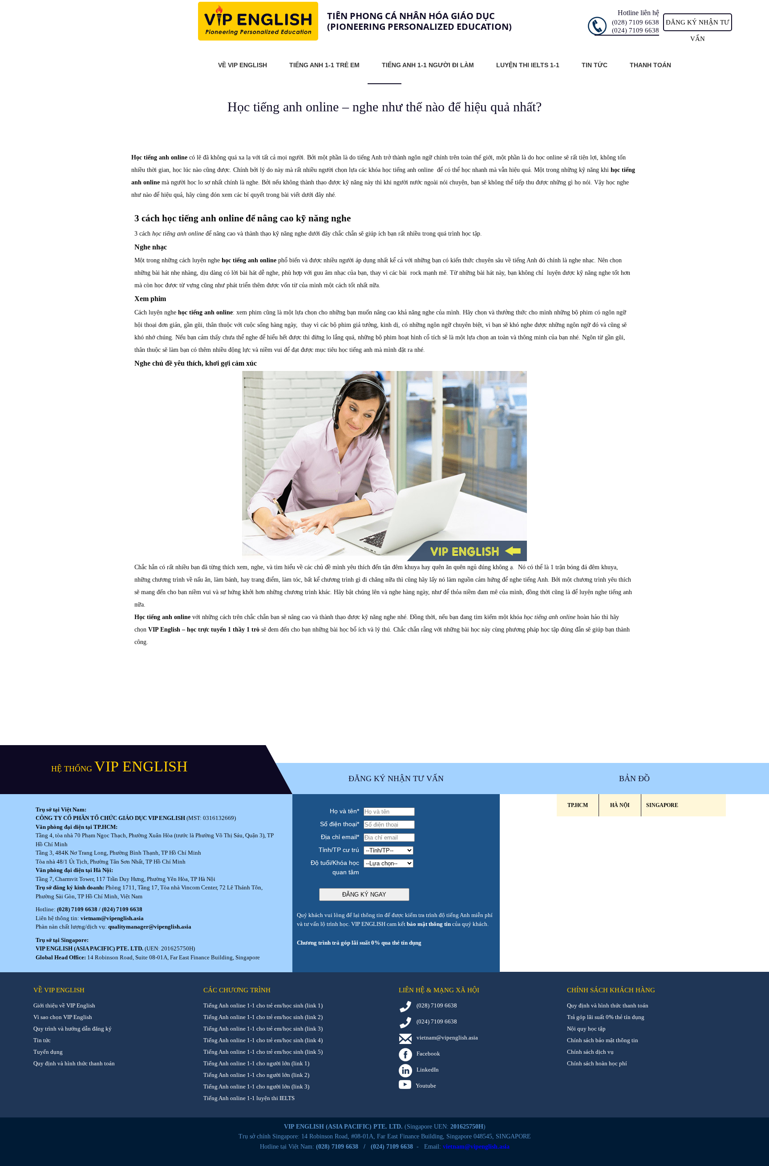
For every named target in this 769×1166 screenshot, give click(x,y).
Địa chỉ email (340, 836)
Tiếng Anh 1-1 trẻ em (324, 65)
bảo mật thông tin (429, 924)
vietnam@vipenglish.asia (112, 918)
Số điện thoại (339, 824)
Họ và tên (344, 811)
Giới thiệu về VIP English (64, 1005)
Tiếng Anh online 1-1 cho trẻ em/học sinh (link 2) (263, 1017)
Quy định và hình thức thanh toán (74, 1063)
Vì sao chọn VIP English (62, 1017)
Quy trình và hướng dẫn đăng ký (72, 1028)
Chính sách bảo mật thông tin (602, 1040)
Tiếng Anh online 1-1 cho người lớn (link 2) (256, 1075)
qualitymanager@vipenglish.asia (149, 926)
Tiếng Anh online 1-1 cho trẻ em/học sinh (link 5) (263, 1051)
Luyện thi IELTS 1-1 (527, 65)
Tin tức (594, 65)
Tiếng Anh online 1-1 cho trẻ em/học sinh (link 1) (263, 1005)
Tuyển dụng (48, 1051)
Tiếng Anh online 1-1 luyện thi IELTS (249, 1098)
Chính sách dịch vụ (590, 1051)
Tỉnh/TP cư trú (339, 849)
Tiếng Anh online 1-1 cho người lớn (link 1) (256, 1063)
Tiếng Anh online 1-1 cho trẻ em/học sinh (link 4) (263, 1040)
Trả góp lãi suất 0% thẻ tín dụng (605, 1017)
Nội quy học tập (586, 1028)
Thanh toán (650, 65)
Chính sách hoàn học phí (597, 1063)
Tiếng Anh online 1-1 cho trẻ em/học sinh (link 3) (263, 1028)
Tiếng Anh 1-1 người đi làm (428, 65)
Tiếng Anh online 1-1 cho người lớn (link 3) (256, 1086)
